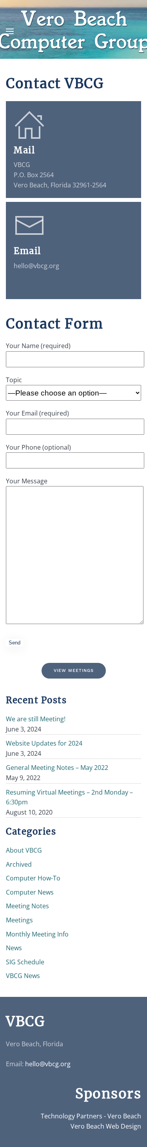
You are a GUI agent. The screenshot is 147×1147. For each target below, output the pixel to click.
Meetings (19, 920)
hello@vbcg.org (48, 1064)
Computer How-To (33, 878)
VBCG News (23, 975)
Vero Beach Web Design (106, 1126)
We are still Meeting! (35, 719)
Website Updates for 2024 (44, 743)
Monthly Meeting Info (37, 934)
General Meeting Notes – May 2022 (57, 767)
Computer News (30, 892)
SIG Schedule (25, 962)
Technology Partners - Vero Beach (91, 1116)
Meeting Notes (27, 906)
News (14, 948)
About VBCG (24, 850)
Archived (19, 864)
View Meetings (74, 670)
